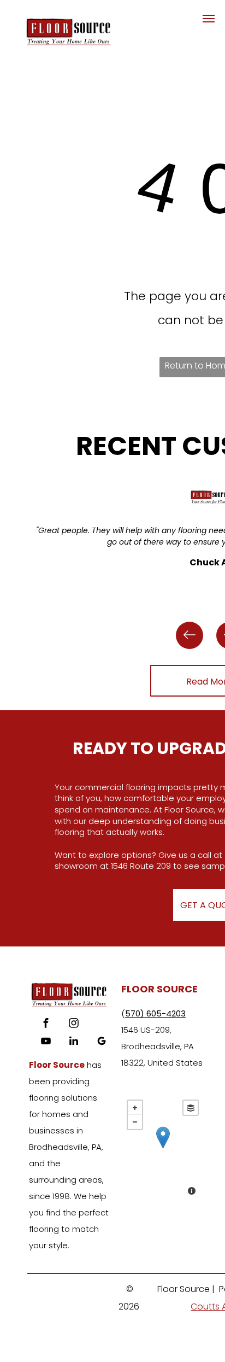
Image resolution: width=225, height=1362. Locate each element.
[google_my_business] (101, 1042)
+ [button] (135, 1108)
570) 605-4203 (155, 1013)
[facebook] (46, 1024)
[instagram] (73, 1024)
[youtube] (46, 1042)
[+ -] (162, 1148)
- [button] (135, 1122)
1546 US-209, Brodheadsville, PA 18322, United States (162, 1046)
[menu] (209, 19)
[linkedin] (73, 1042)
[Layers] (190, 1108)
